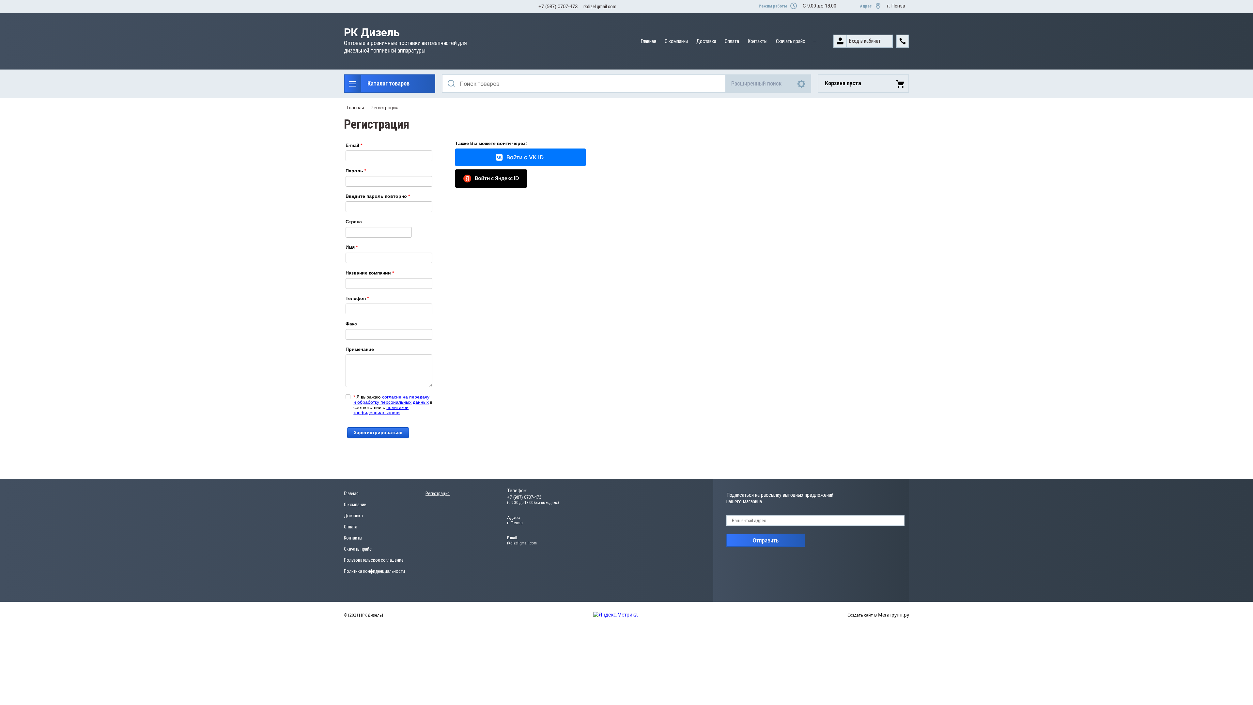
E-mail (354, 145)
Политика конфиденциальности (374, 571)
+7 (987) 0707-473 (558, 6)
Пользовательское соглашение (374, 560)
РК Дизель (372, 32)
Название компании (370, 272)
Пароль (356, 170)
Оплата (732, 41)
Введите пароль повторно (378, 196)
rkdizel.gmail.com (599, 6)
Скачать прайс (790, 41)
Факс (351, 323)
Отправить (766, 540)
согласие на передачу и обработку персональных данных (391, 399)
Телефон (357, 298)
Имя (352, 247)
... (814, 40)
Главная (648, 41)
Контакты (757, 41)
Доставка (706, 41)
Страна (354, 221)
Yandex (491, 178)
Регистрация (384, 107)
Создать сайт (860, 615)
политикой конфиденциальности (381, 410)
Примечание (360, 349)
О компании (676, 41)
